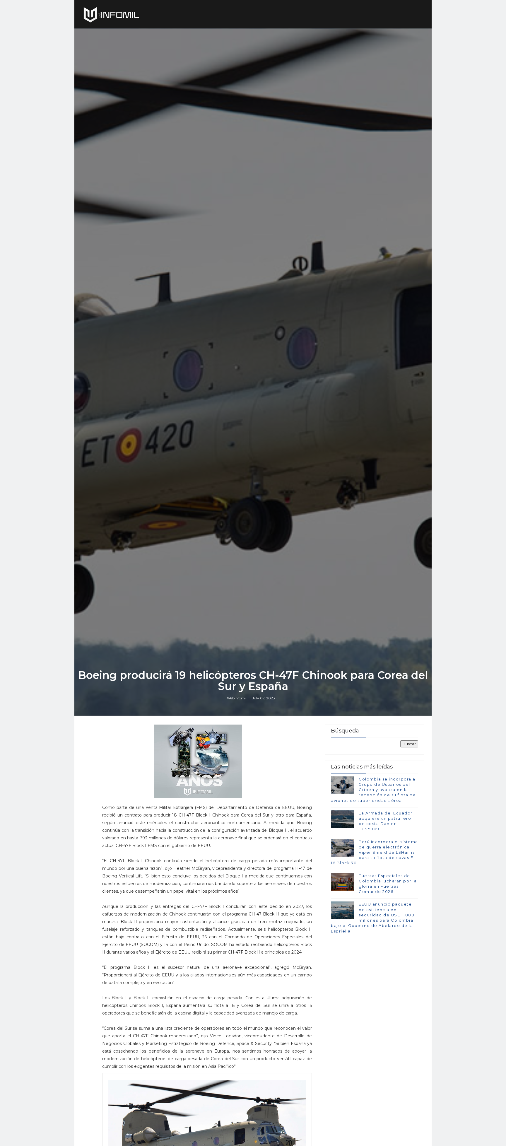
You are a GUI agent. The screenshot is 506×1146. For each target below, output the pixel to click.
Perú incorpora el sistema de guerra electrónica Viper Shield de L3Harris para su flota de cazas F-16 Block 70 (374, 852)
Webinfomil (237, 698)
